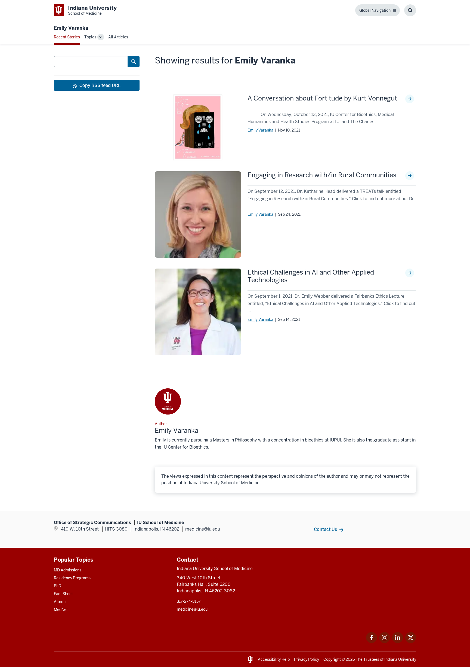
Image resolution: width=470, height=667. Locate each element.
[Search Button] (134, 61)
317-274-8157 (189, 601)
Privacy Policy (306, 659)
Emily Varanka (260, 130)
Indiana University (400, 659)
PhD (57, 585)
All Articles (118, 37)
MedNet (61, 609)
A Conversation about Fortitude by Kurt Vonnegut (322, 98)
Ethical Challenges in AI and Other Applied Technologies (311, 276)
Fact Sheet (63, 593)
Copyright (332, 659)
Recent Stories (67, 37)
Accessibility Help (274, 659)
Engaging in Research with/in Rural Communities (322, 175)
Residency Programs (72, 577)
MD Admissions (67, 570)
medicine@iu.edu (192, 609)
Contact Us (325, 529)
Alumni (60, 601)
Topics (90, 37)
